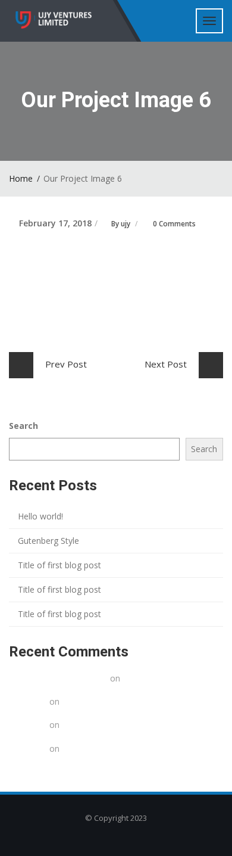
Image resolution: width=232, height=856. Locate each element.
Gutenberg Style (48, 540)
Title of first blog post (59, 565)
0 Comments (174, 224)
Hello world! (40, 516)
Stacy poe (28, 701)
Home (21, 178)
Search (23, 425)
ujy (125, 224)
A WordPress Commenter (58, 678)
